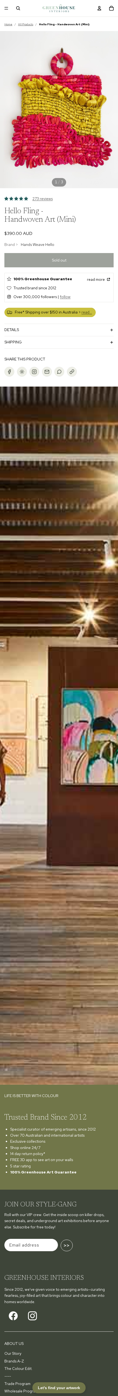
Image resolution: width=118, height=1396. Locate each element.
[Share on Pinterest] (22, 372)
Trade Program (17, 1383)
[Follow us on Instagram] (32, 1316)
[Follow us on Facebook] (13, 1316)
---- (7, 1376)
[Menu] (6, 8)
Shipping (13, 342)
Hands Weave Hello (37, 244)
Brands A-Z (14, 1361)
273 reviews (42, 198)
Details (11, 329)
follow (65, 296)
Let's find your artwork (59, 1388)
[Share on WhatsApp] (59, 372)
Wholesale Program (21, 1391)
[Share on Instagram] (34, 372)
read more (96, 279)
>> (67, 1245)
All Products (25, 24)
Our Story (12, 1353)
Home (8, 24)
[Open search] (18, 8)
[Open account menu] (99, 8)
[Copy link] (72, 372)
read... (87, 312)
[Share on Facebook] (9, 372)
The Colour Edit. (18, 1368)
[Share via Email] (47, 372)
